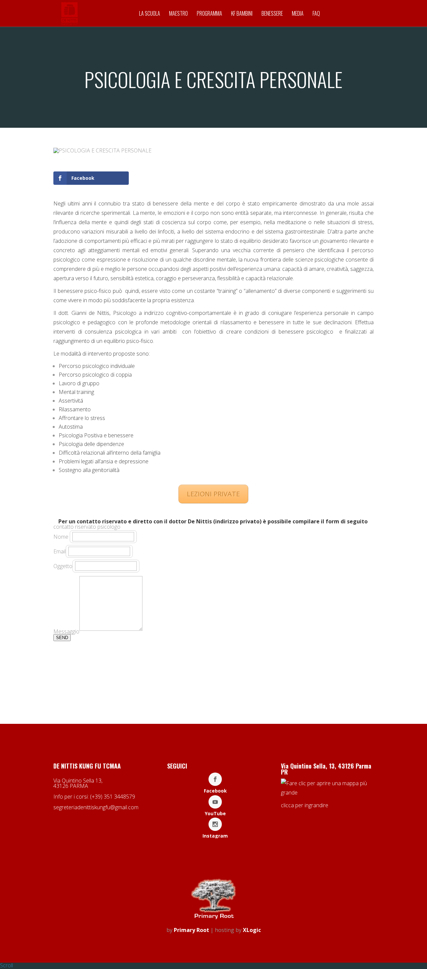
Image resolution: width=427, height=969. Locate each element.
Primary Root (191, 930)
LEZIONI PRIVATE (213, 493)
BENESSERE (272, 14)
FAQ (316, 14)
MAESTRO (178, 14)
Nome (61, 536)
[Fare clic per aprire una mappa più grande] (327, 792)
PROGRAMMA (209, 14)
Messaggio (66, 631)
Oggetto (62, 566)
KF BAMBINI (242, 14)
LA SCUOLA (149, 14)
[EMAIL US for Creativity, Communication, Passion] (214, 919)
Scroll (6, 965)
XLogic (252, 930)
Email (59, 551)
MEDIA (298, 14)
